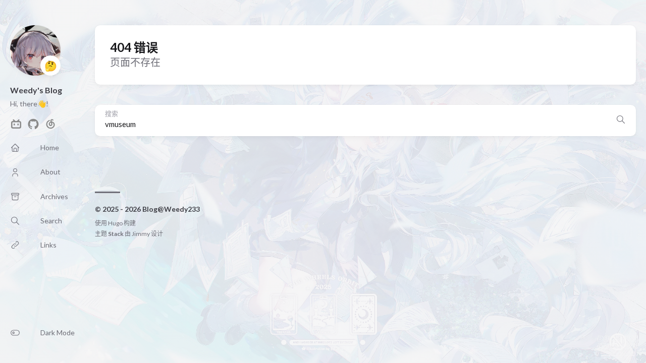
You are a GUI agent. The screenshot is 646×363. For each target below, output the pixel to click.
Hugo (115, 223)
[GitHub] (33, 127)
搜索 (111, 113)
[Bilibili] (16, 127)
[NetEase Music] (50, 127)
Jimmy (141, 233)
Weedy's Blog (36, 90)
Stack (116, 233)
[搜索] (621, 120)
